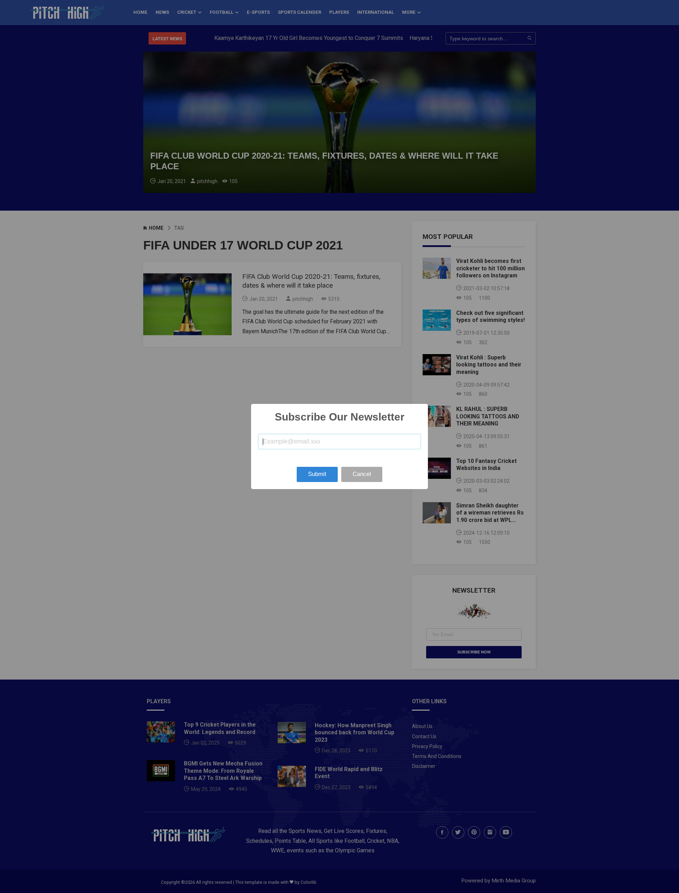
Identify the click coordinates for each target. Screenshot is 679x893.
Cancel (362, 474)
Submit (317, 474)
